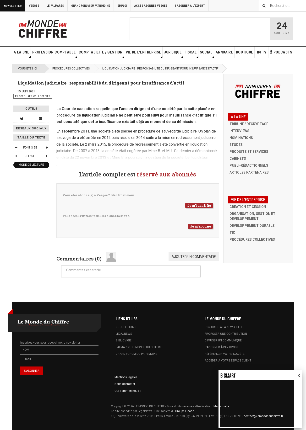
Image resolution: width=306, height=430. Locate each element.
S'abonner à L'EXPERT (190, 5)
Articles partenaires (249, 172)
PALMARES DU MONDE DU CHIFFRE (139, 347)
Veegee (34, 5)
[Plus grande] (46, 147)
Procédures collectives (71, 68)
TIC (232, 232)
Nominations (241, 138)
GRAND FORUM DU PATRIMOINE (136, 354)
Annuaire (224, 52)
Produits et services (249, 152)
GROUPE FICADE (126, 327)
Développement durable (252, 226)
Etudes (236, 145)
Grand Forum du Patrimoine (90, 5)
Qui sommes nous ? (128, 391)
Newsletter (13, 6)
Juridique (172, 52)
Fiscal (191, 52)
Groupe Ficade (184, 411)
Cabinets (238, 158)
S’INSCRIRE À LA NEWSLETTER (225, 327)
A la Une (21, 52)
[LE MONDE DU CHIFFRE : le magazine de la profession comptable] (60, 27)
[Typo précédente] (16, 156)
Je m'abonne (200, 226)
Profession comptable (54, 52)
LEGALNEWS (124, 333)
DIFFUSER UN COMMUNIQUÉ (223, 340)
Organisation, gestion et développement (252, 216)
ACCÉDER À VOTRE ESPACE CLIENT (228, 360)
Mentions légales (126, 377)
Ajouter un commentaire (194, 257)
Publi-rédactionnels (249, 165)
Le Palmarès (55, 5)
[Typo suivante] (46, 156)
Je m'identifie (199, 205)
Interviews (239, 131)
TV (264, 52)
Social (206, 52)
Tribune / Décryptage (249, 124)
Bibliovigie (123, 340)
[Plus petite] (16, 147)
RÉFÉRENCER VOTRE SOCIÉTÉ (225, 354)
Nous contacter (125, 384)
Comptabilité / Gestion (101, 52)
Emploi (122, 5)
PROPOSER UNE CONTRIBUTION (226, 333)
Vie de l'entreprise (143, 52)
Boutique (244, 52)
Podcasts (282, 52)
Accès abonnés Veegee (150, 5)
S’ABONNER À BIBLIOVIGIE (222, 347)
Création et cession (248, 207)
